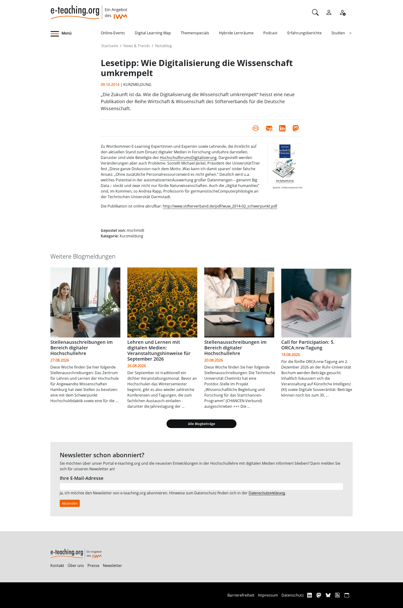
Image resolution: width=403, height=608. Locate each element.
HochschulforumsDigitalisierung (188, 157)
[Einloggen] (329, 12)
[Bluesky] (329, 595)
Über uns (76, 565)
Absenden (70, 503)
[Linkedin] (310, 595)
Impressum (268, 595)
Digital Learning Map (153, 32)
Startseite (109, 45)
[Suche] (315, 12)
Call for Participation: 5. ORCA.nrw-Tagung (308, 345)
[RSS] (338, 595)
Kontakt (57, 565)
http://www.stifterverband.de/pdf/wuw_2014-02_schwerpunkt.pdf (220, 206)
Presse (93, 565)
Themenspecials (195, 32)
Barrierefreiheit (240, 595)
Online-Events (113, 32)
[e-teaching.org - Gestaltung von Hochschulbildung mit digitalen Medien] (88, 9)
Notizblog (163, 45)
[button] (75, 33)
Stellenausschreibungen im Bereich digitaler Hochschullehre (81, 347)
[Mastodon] (319, 595)
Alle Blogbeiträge (201, 424)
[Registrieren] (342, 12)
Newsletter (112, 565)
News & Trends (136, 45)
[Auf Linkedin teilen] (282, 127)
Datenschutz (292, 595)
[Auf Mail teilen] (269, 127)
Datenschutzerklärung (267, 493)
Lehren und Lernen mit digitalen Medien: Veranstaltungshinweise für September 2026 (159, 350)
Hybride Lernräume (236, 32)
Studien (338, 32)
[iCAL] (346, 595)
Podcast (270, 32)
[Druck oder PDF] (255, 127)
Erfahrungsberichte (304, 32)
